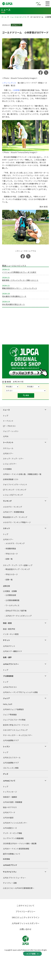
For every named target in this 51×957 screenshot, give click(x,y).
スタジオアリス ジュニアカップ (15, 730)
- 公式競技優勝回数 (11, 600)
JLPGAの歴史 (8, 817)
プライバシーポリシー (25, 911)
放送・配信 (7, 623)
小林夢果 (16, 90)
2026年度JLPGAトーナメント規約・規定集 (20, 843)
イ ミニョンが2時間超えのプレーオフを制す (19, 272)
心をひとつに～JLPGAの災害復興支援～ (18, 888)
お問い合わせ (25, 929)
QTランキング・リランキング (14, 489)
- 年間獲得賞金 (10, 548)
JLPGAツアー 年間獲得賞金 (13, 512)
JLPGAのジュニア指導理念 (13, 709)
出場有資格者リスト (11, 479)
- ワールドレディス (11, 605)
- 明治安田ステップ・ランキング (17, 569)
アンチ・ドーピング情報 (12, 833)
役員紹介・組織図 (10, 797)
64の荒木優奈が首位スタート (13, 304)
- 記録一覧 (8, 559)
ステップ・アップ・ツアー (13, 458)
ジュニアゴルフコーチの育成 (14, 719)
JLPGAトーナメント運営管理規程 (16, 848)
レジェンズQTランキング (13, 495)
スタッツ (6, 528)
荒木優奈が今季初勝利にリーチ (14, 296)
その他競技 (7, 469)
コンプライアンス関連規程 (13, 838)
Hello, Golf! (7, 704)
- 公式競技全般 (10, 595)
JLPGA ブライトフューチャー (14, 877)
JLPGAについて (9, 780)
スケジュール (8, 448)
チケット (6, 640)
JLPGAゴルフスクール (11, 757)
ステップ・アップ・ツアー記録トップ (17, 565)
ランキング (7, 501)
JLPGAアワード (9, 812)
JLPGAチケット (9, 646)
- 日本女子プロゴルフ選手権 (15, 610)
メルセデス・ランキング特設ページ (17, 522)
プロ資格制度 (8, 676)
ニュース (6, 409)
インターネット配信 (11, 634)
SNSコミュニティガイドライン (25, 917)
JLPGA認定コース (10, 828)
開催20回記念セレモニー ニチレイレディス (19, 288)
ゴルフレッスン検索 (11, 768)
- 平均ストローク (11, 553)
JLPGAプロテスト (10, 687)
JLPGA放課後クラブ (11, 740)
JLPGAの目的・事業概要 (12, 802)
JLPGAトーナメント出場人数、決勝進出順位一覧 (22, 474)
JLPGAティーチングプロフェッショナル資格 (20, 692)
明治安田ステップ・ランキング (15, 517)
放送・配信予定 (9, 629)
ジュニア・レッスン (10, 431)
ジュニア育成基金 (10, 714)
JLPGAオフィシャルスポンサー (15, 823)
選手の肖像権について (11, 854)
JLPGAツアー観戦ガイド (12, 651)
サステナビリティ (10, 872)
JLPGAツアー (8, 453)
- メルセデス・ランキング (14, 543)
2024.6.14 (6, 25)
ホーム (3, 17)
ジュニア (6, 698)
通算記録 (6, 586)
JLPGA (5, 436)
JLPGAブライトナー (11, 664)
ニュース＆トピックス (18, 17)
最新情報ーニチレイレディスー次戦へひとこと (20, 280)
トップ (5, 415)
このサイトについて (25, 905)
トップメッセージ (10, 792)
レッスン (6, 746)
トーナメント (8, 421)
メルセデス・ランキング (12, 507)
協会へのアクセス (10, 807)
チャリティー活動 (10, 883)
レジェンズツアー (10, 464)
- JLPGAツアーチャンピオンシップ (18, 616)
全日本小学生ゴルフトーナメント (16, 725)
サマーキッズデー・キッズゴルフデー (17, 735)
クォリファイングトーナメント (15, 484)
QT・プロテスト (9, 426)
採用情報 (6, 859)
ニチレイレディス (9, 83)
